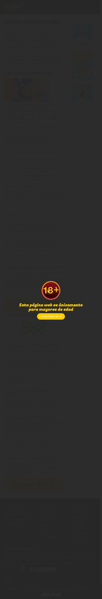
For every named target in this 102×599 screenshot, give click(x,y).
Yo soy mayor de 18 (51, 316)
